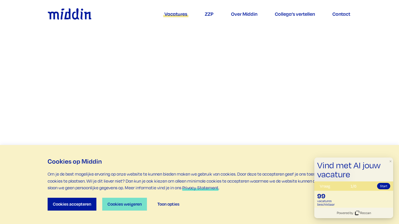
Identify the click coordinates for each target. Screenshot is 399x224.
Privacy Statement (200, 188)
